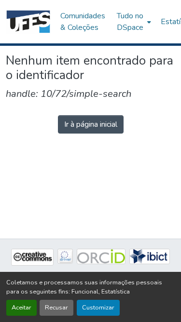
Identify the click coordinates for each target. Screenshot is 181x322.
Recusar (56, 307)
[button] (28, 22)
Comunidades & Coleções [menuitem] (82, 22)
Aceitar (21, 307)
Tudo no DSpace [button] (130, 22)
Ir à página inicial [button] (90, 124)
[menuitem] (133, 22)
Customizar (98, 307)
